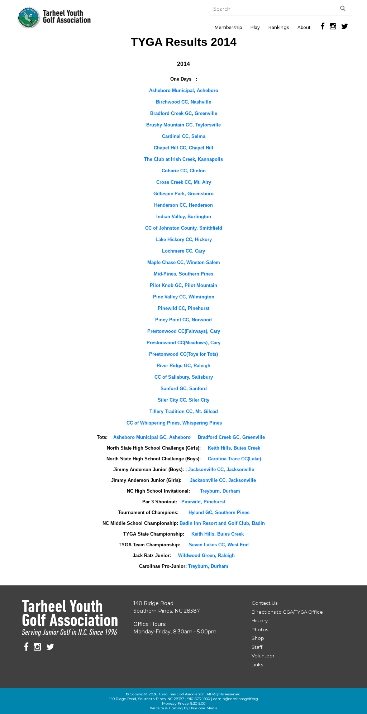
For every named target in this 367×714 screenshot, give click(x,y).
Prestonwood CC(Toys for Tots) (183, 354)
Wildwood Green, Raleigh (206, 555)
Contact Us (264, 603)
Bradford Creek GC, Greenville (183, 113)
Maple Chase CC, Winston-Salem (183, 262)
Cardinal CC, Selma (183, 136)
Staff (257, 647)
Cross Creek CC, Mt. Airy (183, 182)
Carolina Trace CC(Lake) (234, 458)
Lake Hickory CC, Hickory (184, 239)
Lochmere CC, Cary (183, 251)
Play (255, 27)
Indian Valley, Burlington (183, 216)
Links (257, 664)
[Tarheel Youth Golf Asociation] (54, 17)
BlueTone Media (203, 708)
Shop (258, 638)
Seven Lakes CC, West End (219, 544)
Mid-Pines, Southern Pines (183, 274)
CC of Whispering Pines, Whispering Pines (174, 423)
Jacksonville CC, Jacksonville (221, 469)
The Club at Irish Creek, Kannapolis (183, 159)
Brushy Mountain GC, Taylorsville (183, 125)
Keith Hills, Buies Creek (234, 448)
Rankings (278, 27)
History (260, 620)
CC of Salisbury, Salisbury (183, 377)
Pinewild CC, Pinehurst (183, 308)
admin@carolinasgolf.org (235, 698)
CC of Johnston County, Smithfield (183, 228)
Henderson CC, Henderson (183, 205)
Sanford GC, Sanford (184, 388)
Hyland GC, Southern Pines (219, 512)
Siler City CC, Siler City (183, 400)
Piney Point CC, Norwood (183, 319)
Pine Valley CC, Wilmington (183, 297)
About (304, 27)
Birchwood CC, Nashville (183, 102)
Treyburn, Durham (220, 491)
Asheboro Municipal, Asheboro (183, 90)
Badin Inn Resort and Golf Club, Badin (222, 523)
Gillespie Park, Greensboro (183, 193)
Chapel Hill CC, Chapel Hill (183, 147)
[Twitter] (344, 26)
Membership (228, 27)
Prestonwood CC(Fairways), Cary (183, 331)
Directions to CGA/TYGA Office (287, 612)
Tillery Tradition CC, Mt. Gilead (183, 411)
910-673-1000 (198, 698)
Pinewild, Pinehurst (203, 501)
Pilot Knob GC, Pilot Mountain (183, 285)
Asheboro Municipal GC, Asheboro (152, 437)
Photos (260, 629)
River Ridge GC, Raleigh (183, 365)
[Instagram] (333, 26)
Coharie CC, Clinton (184, 170)
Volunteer (263, 655)
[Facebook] (322, 26)
